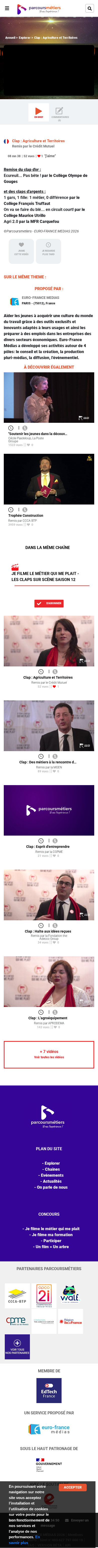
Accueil (10, 37)
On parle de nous (52, 1187)
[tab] (38, 112)
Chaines (52, 1169)
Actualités (52, 1181)
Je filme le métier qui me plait (52, 1228)
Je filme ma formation (52, 1234)
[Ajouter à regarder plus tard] (12, 427)
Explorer (25, 37)
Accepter (73, 1487)
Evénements (52, 1175)
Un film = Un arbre (52, 1246)
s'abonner (53, 603)
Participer (52, 1240)
